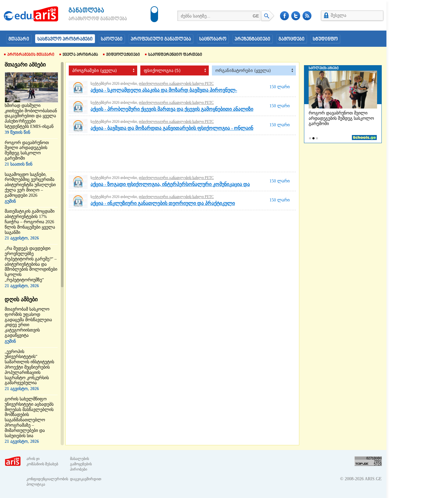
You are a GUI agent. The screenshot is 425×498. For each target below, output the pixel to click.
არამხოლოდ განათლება (88, 19)
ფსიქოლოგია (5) (162, 70)
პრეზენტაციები (252, 39)
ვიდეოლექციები (123, 55)
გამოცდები (291, 39)
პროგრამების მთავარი (30, 55)
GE (256, 15)
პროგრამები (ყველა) (94, 70)
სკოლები (112, 39)
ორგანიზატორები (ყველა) (243, 70)
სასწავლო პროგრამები (65, 39)
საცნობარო (213, 39)
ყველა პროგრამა (80, 55)
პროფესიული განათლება (161, 39)
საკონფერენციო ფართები (175, 55)
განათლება (86, 10)
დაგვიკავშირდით (85, 479)
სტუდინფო (325, 39)
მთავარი (18, 39)
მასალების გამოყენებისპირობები (81, 464)
